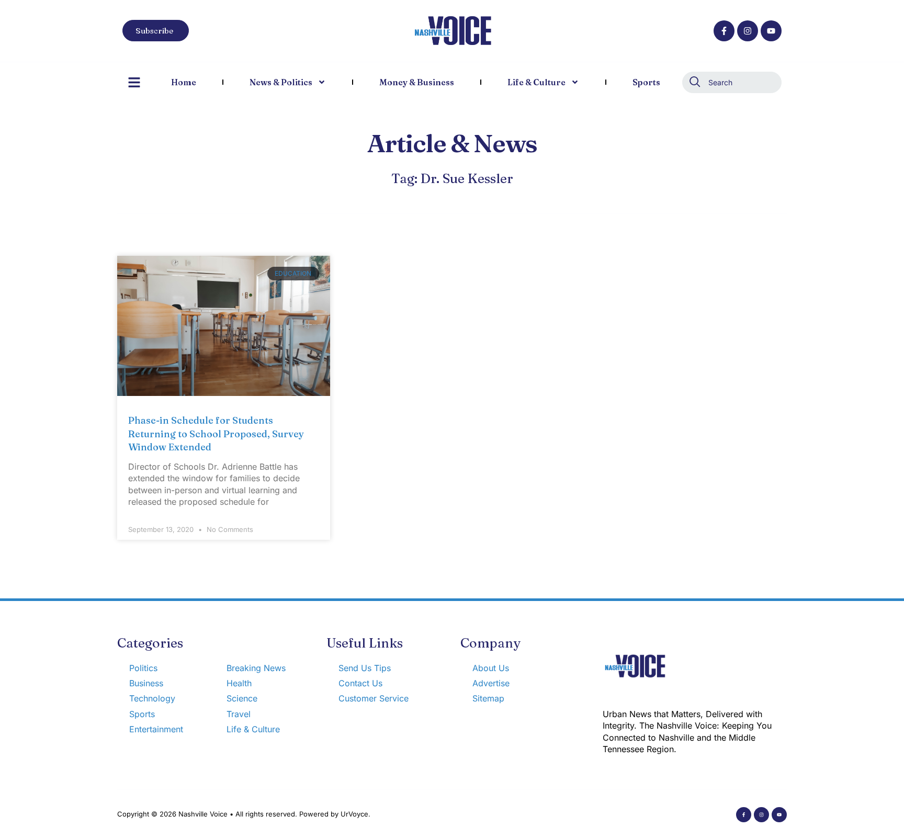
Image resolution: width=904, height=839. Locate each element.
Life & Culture (536, 82)
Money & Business (416, 82)
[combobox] (732, 82)
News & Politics (281, 82)
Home (183, 82)
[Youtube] (771, 30)
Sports (646, 82)
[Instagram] (747, 30)
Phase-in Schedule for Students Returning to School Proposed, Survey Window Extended (216, 433)
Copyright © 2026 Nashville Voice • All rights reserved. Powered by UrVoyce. (243, 814)
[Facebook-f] (724, 30)
